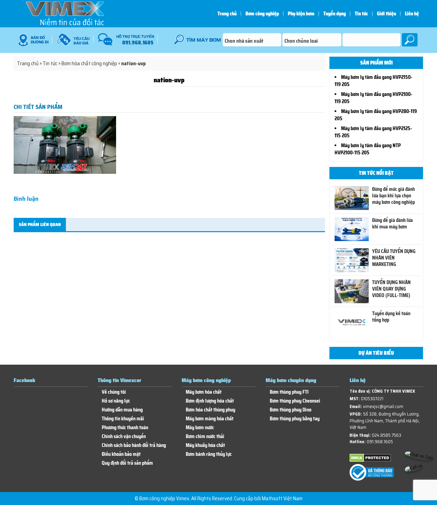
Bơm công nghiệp (262, 13)
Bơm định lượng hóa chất (210, 401)
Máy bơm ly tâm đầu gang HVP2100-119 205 (373, 97)
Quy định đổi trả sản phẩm (127, 463)
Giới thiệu (386, 13)
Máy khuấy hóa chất (205, 445)
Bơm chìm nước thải (205, 436)
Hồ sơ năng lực (116, 401)
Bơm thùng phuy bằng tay (295, 418)
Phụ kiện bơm (301, 13)
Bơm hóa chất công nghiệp (89, 63)
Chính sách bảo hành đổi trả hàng (134, 445)
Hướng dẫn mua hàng (122, 409)
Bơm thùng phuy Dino (290, 409)
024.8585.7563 (386, 435)
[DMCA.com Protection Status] (370, 460)
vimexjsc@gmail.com (383, 406)
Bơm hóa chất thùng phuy (210, 409)
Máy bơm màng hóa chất (210, 418)
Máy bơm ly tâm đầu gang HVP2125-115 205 (373, 132)
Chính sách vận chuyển (124, 436)
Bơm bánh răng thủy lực (209, 454)
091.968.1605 (380, 441)
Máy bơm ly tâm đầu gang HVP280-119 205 (376, 115)
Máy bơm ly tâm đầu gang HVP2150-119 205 (373, 80)
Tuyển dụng (334, 13)
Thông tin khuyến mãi (123, 418)
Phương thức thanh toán (125, 427)
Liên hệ (412, 13)
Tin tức (361, 13)
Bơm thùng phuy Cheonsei (295, 401)
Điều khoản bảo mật (121, 454)
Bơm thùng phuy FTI (289, 392)
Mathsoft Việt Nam (282, 498)
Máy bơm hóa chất (204, 392)
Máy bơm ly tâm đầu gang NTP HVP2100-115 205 (368, 149)
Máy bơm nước (200, 427)
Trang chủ (227, 13)
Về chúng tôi (114, 392)
